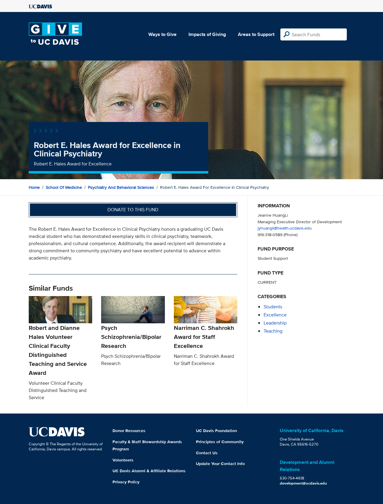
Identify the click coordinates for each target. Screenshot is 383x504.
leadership (275, 322)
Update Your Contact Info (220, 464)
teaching (273, 331)
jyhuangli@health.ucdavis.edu (285, 228)
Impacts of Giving (207, 34)
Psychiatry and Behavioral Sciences (121, 187)
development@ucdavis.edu (303, 483)
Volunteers (123, 460)
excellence (275, 314)
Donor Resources (129, 431)
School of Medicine (64, 187)
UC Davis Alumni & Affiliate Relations (149, 471)
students (273, 306)
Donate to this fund (132, 209)
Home (34, 187)
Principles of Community (220, 442)
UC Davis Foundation (216, 431)
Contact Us (207, 453)
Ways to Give (162, 34)
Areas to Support (256, 34)
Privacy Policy (126, 482)
